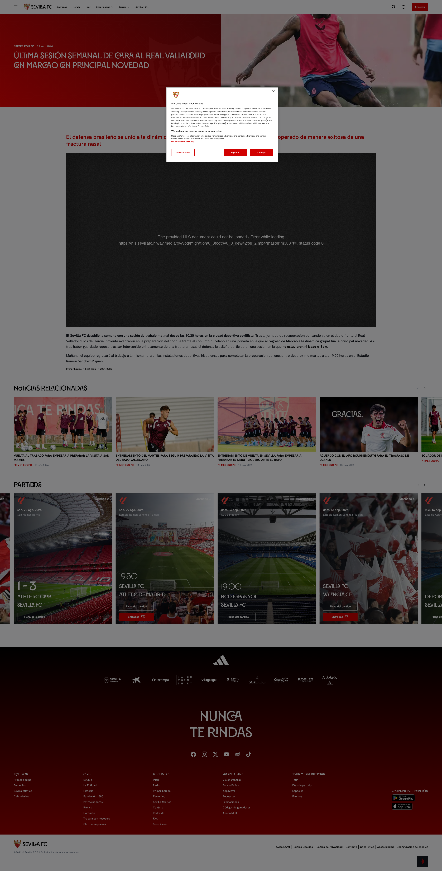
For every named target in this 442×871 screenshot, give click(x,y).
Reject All (235, 152)
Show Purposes (182, 152)
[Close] (273, 91)
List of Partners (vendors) (182, 141)
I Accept (261, 152)
